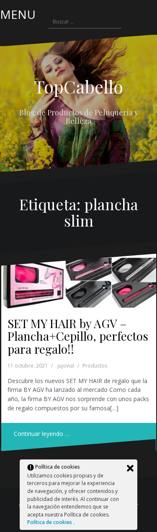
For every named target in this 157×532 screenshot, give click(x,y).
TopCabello (78, 86)
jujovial (65, 365)
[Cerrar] (130, 468)
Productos (94, 365)
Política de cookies (50, 522)
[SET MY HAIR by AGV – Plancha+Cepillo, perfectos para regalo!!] (78, 282)
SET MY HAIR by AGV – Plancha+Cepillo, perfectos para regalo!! (78, 336)
